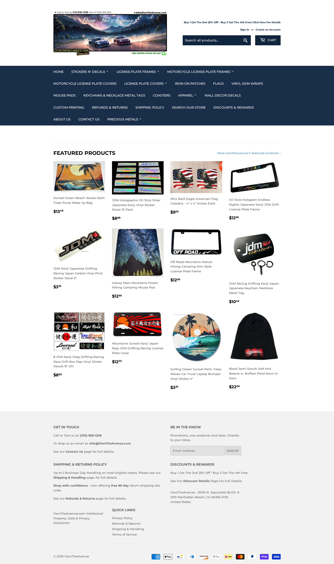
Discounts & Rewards (233, 107)
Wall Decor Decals (222, 95)
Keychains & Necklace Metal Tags (114, 95)
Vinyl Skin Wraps (247, 84)
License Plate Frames (137, 72)
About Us (62, 119)
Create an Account (268, 29)
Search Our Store (189, 107)
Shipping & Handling (128, 529)
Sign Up (233, 450)
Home (58, 72)
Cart (271, 40)
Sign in (244, 29)
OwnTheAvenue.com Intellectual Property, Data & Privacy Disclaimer (78, 518)
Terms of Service (124, 534)
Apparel (186, 95)
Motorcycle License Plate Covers (85, 84)
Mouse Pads (64, 95)
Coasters (161, 95)
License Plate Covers (144, 84)
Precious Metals (123, 119)
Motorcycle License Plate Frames (199, 72)
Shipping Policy (149, 107)
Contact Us (89, 119)
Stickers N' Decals (88, 72)
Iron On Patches (190, 84)
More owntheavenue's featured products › (249, 153)
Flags (218, 84)
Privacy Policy (122, 518)
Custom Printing (68, 107)
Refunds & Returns (110, 107)
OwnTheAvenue (77, 556)
